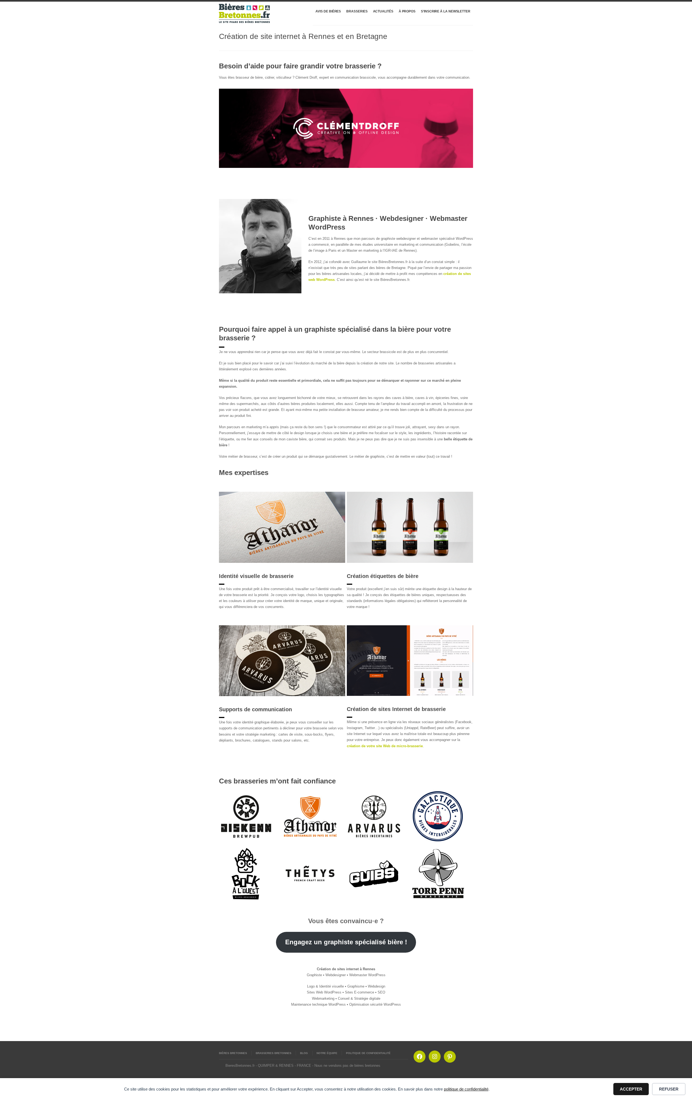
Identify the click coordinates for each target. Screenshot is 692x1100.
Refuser (668, 1089)
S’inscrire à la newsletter (445, 11)
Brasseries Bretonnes (273, 1053)
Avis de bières (328, 11)
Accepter (631, 1089)
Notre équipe (327, 1053)
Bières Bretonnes (233, 1053)
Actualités (383, 11)
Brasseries (356, 11)
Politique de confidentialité (368, 1053)
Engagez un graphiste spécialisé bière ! (346, 942)
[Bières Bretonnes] (244, 13)
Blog (304, 1053)
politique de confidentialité (466, 1089)
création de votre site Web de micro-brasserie (385, 746)
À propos (407, 11)
